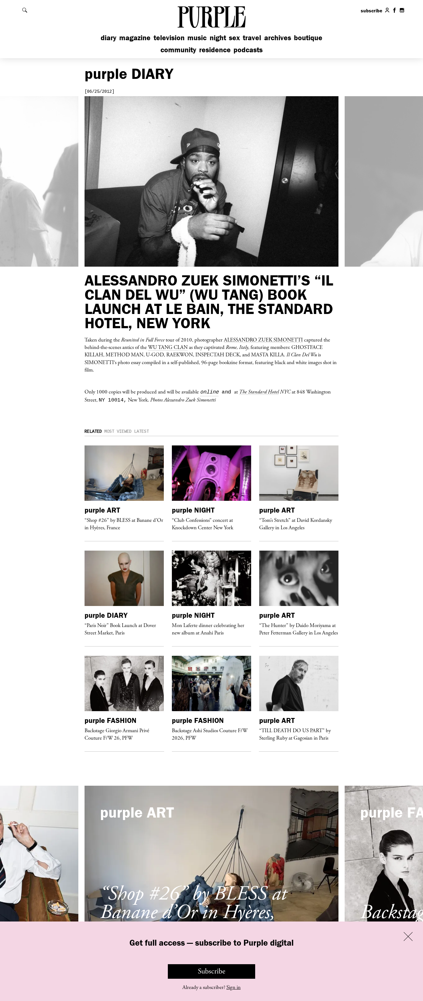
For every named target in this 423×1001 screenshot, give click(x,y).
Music (197, 37)
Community (178, 49)
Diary (108, 37)
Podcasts (248, 49)
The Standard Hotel (259, 392)
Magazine (134, 37)
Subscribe (211, 971)
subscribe (371, 10)
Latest (141, 431)
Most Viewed (118, 431)
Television (169, 37)
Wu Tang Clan (168, 347)
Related (93, 431)
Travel (252, 37)
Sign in (233, 987)
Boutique (308, 37)
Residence (215, 49)
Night (218, 37)
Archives (277, 37)
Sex (234, 37)
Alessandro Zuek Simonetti (263, 340)
